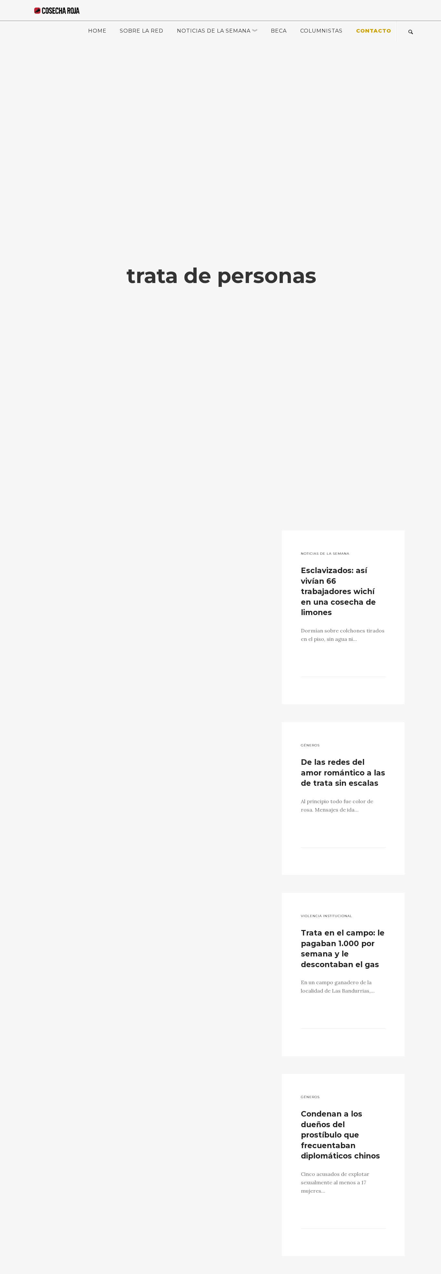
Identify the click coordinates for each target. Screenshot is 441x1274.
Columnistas (321, 31)
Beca (279, 31)
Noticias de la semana (214, 31)
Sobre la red (141, 31)
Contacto (373, 31)
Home (97, 31)
